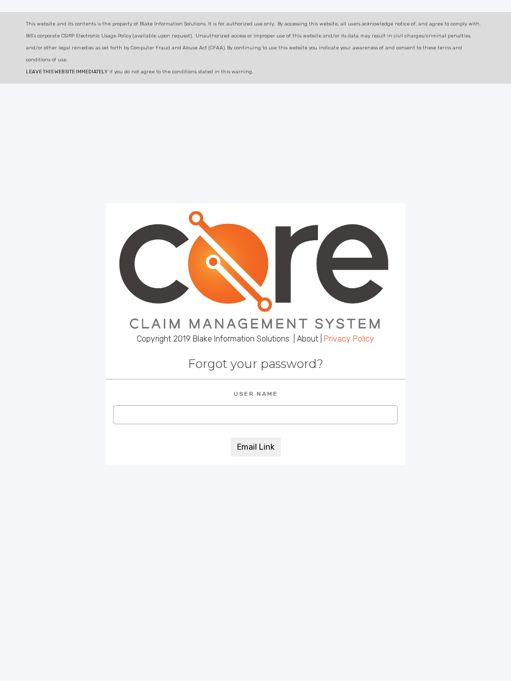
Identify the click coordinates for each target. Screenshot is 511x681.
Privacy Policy (349, 338)
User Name (256, 393)
